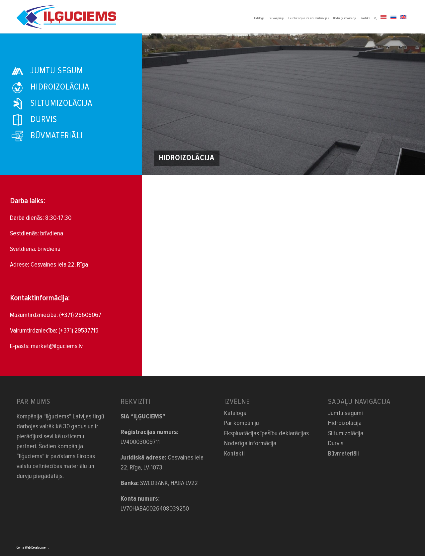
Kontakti (234, 454)
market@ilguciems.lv (57, 346)
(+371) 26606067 (80, 315)
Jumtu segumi (345, 413)
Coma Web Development (32, 547)
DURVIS (44, 119)
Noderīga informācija (250, 443)
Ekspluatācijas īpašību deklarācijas (266, 433)
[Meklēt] (375, 16)
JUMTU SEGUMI (58, 70)
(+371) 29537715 (78, 331)
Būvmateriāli (343, 454)
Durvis (335, 443)
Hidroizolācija (345, 423)
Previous (157, 104)
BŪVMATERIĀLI (57, 135)
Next (410, 104)
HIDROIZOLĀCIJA (60, 87)
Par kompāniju (241, 423)
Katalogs (235, 413)
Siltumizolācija (345, 433)
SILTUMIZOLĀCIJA (61, 103)
